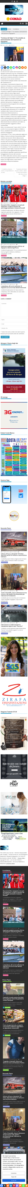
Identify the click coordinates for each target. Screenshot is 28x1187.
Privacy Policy (21, 858)
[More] (25, 67)
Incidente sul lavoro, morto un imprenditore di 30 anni (7, 170)
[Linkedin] (8, 67)
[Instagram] (16, 67)
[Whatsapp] (11, 67)
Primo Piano (7, 1007)
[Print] (22, 67)
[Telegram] (13, 67)
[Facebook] (2, 67)
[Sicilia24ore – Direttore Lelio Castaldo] (2, 23)
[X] (5, 67)
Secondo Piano (4, 562)
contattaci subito (10, 863)
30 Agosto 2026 (5, 284)
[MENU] (26, 23)
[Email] (19, 67)
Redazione (12, 45)
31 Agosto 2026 (5, 203)
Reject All (13, 1177)
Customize (13, 1173)
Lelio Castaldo (14, 552)
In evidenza (3, 164)
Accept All (13, 1180)
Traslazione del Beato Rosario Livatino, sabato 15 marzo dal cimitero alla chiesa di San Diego (21, 172)
